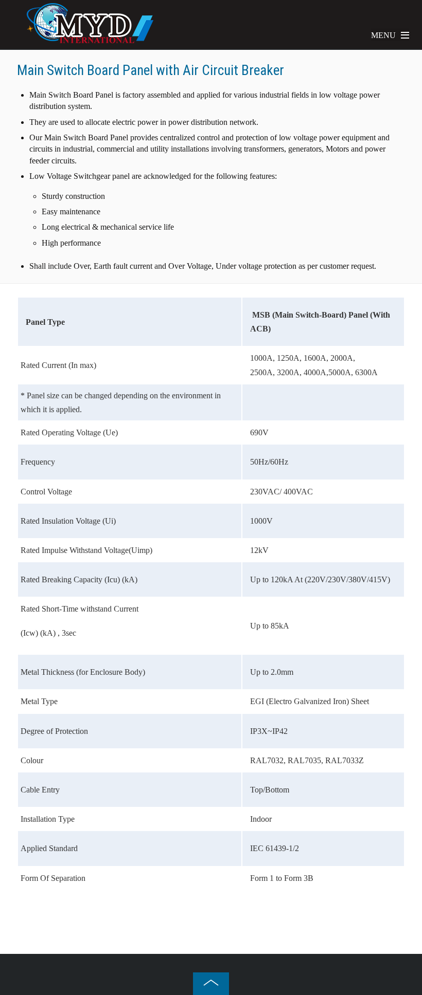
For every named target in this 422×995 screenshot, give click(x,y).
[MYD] (90, 40)
